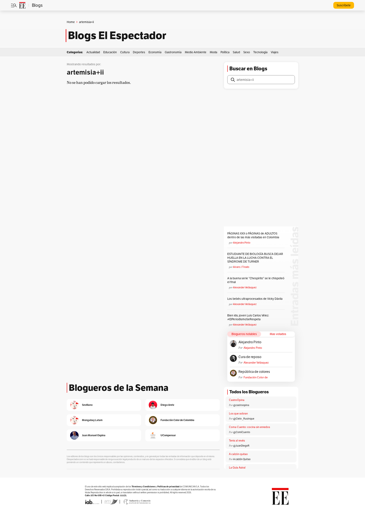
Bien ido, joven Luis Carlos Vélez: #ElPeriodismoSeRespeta (248, 317)
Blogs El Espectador (117, 35)
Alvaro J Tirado (241, 266)
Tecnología (260, 52)
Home (71, 22)
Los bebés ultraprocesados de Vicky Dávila (255, 299)
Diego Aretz (167, 404)
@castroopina (241, 405)
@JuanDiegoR (241, 445)
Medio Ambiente (195, 52)
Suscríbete (344, 5)
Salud (236, 52)
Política (225, 52)
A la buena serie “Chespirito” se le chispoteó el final (255, 280)
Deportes (139, 52)
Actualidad (93, 52)
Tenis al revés (237, 440)
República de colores (254, 372)
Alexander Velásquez (244, 287)
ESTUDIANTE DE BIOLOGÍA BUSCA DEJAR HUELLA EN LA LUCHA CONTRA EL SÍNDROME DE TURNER (255, 257)
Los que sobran (238, 413)
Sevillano (87, 404)
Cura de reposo (249, 357)
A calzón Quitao (242, 459)
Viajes (274, 52)
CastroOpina (236, 400)
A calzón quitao (238, 454)
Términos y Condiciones (143, 486)
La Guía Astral (237, 467)
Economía (154, 52)
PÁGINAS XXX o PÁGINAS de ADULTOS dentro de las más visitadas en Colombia (253, 235)
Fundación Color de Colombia (256, 377)
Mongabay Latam (92, 420)
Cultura (124, 52)
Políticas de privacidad (168, 486)
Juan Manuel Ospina (93, 435)
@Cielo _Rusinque (243, 418)
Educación (110, 52)
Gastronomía (173, 52)
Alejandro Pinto (241, 242)
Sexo (246, 52)
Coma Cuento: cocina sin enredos (249, 427)
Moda (213, 52)
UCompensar (168, 435)
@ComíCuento (241, 432)
